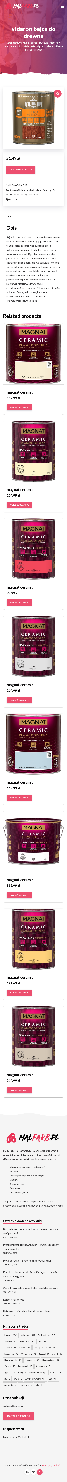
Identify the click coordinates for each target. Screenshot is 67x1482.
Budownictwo (46, 1335)
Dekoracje (27, 1341)
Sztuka (18, 1378)
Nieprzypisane (50, 1360)
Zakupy (9, 1366)
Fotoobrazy (25, 1385)
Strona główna (14, 42)
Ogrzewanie (28, 1354)
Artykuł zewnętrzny (35, 1378)
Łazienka (10, 1347)
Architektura (43, 1366)
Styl (7, 1378)
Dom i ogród (30, 42)
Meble (50, 1347)
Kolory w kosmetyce (13, 1299)
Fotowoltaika (25, 1366)
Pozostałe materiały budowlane (35, 46)
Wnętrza (10, 1341)
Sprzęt (44, 1354)
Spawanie (10, 1385)
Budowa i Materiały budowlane (25, 190)
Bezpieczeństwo (37, 1372)
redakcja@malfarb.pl (13, 1405)
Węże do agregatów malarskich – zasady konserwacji (30, 1288)
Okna (38, 1347)
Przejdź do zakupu (21, 170)
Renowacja (11, 1354)
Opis (9, 216)
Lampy (53, 1378)
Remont (10, 1335)
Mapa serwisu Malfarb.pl (16, 1436)
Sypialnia (9, 1372)
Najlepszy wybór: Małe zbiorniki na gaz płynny (27, 1311)
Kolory (39, 1385)
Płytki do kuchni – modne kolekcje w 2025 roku (27, 1260)
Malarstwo (28, 1335)
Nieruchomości (12, 1360)
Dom (42, 1341)
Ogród (57, 1354)
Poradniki (55, 1372)
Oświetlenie (32, 1360)
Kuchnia (24, 1347)
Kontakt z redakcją (19, 1416)
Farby (22, 1372)
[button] (62, 6)
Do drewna (14, 199)
